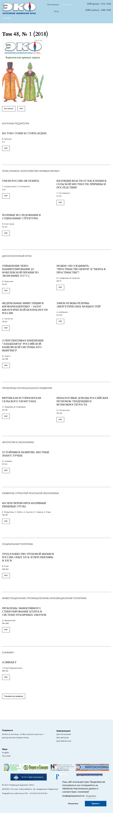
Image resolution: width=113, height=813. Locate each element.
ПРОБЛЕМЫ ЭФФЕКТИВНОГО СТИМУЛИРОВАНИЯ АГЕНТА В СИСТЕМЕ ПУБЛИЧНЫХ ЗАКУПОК (24, 611)
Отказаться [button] (73, 803)
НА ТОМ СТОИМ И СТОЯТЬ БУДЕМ (24, 133)
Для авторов (63, 737)
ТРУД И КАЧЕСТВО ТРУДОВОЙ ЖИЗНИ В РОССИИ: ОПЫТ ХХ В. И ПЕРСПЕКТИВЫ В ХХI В (28, 557)
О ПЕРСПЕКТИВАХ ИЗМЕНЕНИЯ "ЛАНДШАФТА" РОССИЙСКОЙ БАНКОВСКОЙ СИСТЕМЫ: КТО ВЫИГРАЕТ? (22, 345)
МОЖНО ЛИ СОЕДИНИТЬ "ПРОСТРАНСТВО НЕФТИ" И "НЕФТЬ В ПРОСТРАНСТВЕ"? (81, 269)
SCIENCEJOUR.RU (38, 793)
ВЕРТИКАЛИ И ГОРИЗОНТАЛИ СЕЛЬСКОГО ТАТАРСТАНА (21, 399)
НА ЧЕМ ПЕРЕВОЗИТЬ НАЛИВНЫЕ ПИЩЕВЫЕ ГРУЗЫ (24, 504)
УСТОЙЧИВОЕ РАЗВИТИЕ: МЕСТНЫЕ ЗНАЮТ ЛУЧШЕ (25, 453)
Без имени (8, 109)
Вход (56, 11)
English (5, 752)
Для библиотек (64, 741)
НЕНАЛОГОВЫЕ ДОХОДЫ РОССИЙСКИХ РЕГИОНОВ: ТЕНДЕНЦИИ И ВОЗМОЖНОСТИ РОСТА (82, 401)
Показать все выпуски (13, 696)
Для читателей (64, 734)
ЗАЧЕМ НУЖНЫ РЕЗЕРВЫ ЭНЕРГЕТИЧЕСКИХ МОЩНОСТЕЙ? (79, 304)
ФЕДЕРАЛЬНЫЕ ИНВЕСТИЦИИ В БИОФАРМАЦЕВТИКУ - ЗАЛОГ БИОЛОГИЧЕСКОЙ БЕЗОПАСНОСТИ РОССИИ (25, 308)
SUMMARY (9, 662)
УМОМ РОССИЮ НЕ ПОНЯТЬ (20, 181)
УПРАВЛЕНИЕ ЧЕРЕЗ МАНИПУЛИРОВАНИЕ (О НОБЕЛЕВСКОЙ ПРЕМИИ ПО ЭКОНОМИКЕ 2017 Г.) (20, 271)
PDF (21, 109)
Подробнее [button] (91, 796)
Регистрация (53, 4)
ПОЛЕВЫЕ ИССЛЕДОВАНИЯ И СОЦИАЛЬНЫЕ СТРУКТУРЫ (21, 216)
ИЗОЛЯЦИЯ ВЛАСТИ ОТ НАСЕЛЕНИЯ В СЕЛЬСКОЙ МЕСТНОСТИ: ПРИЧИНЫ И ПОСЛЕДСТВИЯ (81, 184)
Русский (6, 756)
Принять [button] (95, 803)
